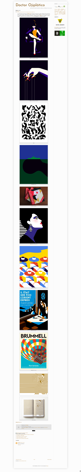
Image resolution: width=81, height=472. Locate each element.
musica (56, 14)
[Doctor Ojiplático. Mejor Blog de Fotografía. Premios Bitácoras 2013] (57, 35)
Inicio (34, 459)
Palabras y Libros (62, 11)
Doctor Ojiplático (30, 5)
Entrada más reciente (18, 459)
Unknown (19, 442)
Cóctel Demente (46, 427)
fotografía (63, 13)
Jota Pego (18, 11)
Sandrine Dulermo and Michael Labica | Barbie (22, 438)
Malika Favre (29, 13)
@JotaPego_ (22, 428)
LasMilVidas (38, 427)
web (20, 422)
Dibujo (59, 10)
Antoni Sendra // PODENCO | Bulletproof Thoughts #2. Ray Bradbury (25, 434)
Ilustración (57, 11)
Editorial (62, 10)
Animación (56, 9)
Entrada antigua (49, 459)
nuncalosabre (35, 427)
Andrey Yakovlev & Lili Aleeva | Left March (21, 436)
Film (64, 10)
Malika (41, 15)
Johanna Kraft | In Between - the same (21, 437)
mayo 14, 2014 (22, 442)
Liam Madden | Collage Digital (20, 435)
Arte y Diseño (61, 9)
